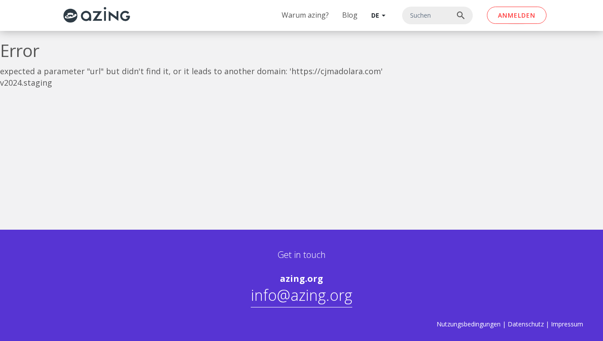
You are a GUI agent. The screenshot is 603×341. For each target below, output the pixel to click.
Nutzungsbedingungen (469, 324)
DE (379, 15)
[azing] (97, 15)
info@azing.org (301, 295)
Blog (350, 15)
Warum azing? (305, 15)
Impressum (567, 324)
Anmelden (516, 15)
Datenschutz (526, 324)
